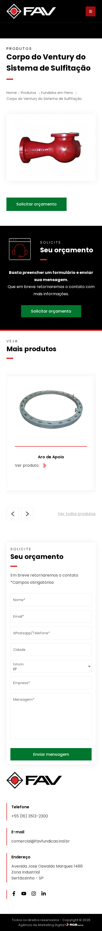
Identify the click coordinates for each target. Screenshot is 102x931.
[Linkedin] (43, 894)
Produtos (29, 92)
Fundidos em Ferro (57, 92)
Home (11, 92)
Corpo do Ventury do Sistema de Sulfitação (44, 98)
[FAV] (31, 11)
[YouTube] (23, 894)
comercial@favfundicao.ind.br (40, 841)
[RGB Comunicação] (74, 925)
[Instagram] (33, 894)
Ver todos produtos (77, 514)
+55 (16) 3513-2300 (29, 816)
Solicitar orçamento (36, 204)
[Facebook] (13, 894)
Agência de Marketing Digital (41, 925)
